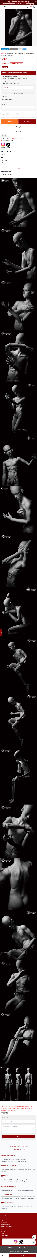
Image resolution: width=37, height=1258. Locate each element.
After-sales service (7, 1226)
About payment (6, 1224)
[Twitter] (21, 1241)
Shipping (4, 1222)
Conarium (4, 53)
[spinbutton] (12, 114)
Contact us (5, 1220)
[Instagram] (16, 1241)
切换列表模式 (19, 93)
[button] (7, 114)
